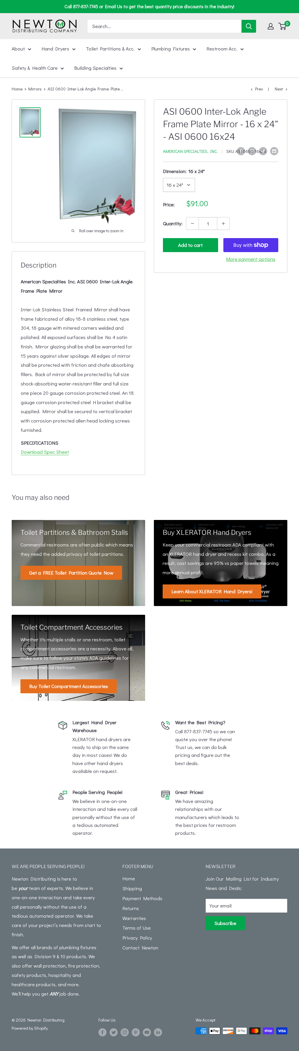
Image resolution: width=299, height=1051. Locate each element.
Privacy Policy (137, 937)
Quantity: (172, 223)
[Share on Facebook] (241, 150)
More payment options (250, 259)
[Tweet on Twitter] (263, 150)
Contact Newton (140, 947)
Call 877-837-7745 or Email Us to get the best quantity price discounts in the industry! (149, 6)
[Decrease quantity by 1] (192, 223)
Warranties (134, 918)
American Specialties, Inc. (190, 151)
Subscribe (225, 923)
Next (279, 89)
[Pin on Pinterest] (252, 150)
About (18, 48)
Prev (259, 89)
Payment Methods (142, 898)
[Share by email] (274, 150)
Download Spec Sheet (45, 451)
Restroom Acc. (221, 48)
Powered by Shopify (30, 1028)
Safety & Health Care (35, 67)
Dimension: (184, 171)
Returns (130, 908)
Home (17, 89)
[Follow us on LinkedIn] (158, 1031)
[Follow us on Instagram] (125, 1031)
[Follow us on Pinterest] (136, 1031)
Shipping (132, 888)
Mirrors (35, 89)
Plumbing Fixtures (170, 48)
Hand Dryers (55, 48)
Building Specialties (95, 67)
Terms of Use (136, 927)
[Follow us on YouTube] (147, 1031)
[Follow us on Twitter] (113, 1031)
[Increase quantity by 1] (223, 223)
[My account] (271, 26)
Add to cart (190, 245)
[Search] (248, 26)
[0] (282, 26)
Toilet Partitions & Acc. (110, 48)
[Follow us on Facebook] (102, 1031)
